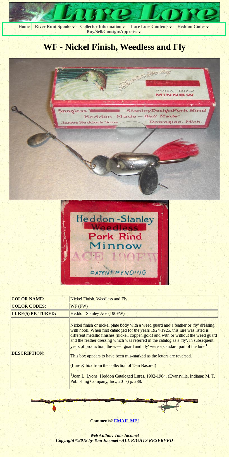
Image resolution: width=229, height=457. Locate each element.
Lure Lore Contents (150, 26)
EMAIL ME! (126, 420)
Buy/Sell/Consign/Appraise (113, 31)
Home (24, 26)
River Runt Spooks (53, 26)
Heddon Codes (191, 26)
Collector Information (101, 26)
